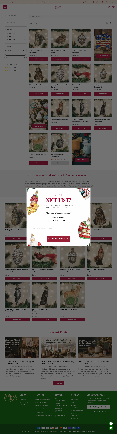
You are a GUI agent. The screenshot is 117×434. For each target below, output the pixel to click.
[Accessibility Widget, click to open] (111, 424)
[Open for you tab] (111, 428)
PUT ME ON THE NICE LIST (58, 239)
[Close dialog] (88, 190)
